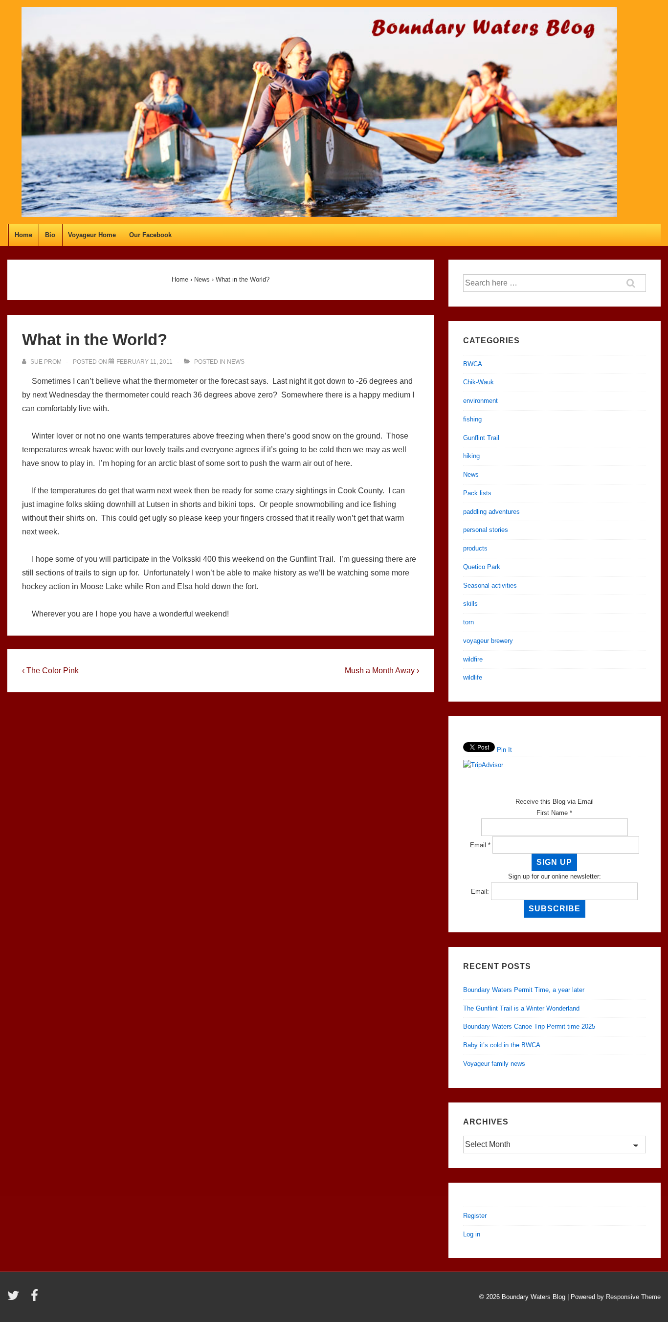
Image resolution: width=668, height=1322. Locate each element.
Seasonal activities (490, 585)
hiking (471, 456)
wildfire (473, 659)
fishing (472, 419)
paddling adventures (491, 511)
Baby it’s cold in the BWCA (501, 1045)
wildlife (472, 677)
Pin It (504, 749)
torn (468, 622)
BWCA (472, 364)
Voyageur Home (92, 235)
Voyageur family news (494, 1063)
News (236, 361)
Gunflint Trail (481, 437)
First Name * (554, 812)
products (475, 548)
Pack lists (477, 493)
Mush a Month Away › (382, 670)
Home (23, 235)
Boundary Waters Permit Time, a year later (523, 989)
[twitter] (15, 1298)
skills (470, 603)
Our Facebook (150, 235)
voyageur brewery (488, 640)
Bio (50, 235)
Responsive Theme (633, 1296)
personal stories (485, 529)
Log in (471, 1234)
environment (480, 400)
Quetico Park (481, 567)
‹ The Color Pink (50, 670)
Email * (480, 845)
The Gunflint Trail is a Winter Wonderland (521, 1008)
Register (475, 1215)
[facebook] (36, 1298)
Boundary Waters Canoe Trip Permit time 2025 (529, 1026)
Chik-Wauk (478, 382)
